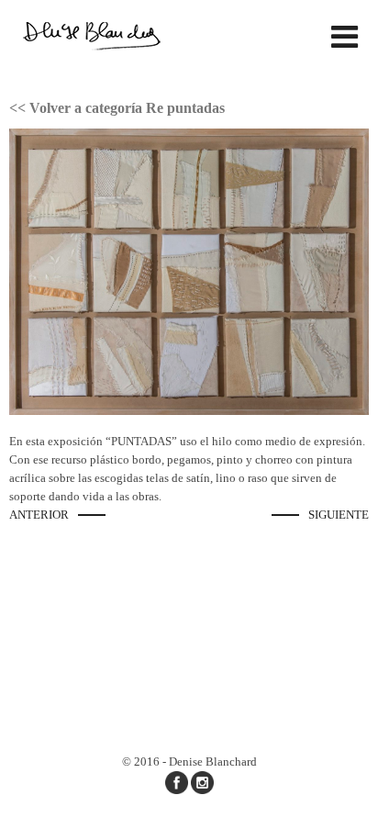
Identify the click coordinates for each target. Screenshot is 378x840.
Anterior (39, 514)
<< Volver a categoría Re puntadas (117, 108)
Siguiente (338, 514)
